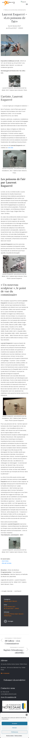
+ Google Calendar (6, 591)
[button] (26, 714)
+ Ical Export (17, 591)
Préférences (14, 732)
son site (10, 147)
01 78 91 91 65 (5, 692)
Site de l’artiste (6, 563)
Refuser (14, 727)
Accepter (14, 723)
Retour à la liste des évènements (15, 10)
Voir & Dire (5, 561)
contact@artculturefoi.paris (8, 694)
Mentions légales (10, 735)
